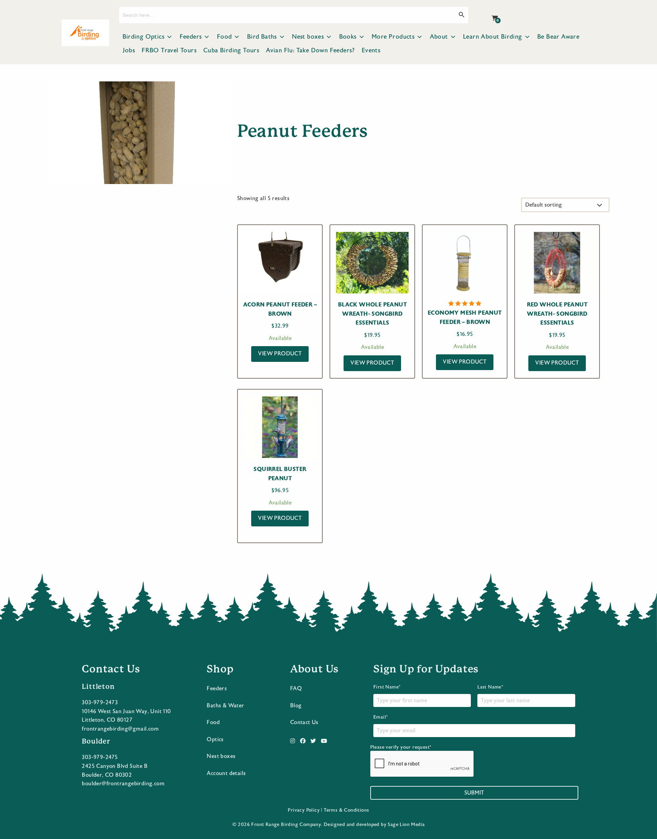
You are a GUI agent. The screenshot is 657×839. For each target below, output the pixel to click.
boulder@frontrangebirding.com (123, 784)
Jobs (129, 50)
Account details (226, 773)
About (439, 36)
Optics (215, 739)
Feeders (191, 36)
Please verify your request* (400, 747)
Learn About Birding (492, 36)
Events (371, 50)
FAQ (296, 688)
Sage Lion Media (406, 824)
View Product (280, 354)
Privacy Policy (304, 810)
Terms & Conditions (346, 810)
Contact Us (304, 722)
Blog (296, 706)
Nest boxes (308, 36)
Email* (380, 717)
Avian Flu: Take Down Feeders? (310, 50)
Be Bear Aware (558, 36)
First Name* (386, 687)
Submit (474, 793)
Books (348, 36)
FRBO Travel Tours (169, 50)
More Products (393, 36)
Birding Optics (144, 36)
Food (224, 36)
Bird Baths (262, 36)
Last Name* (490, 687)
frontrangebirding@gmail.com (120, 729)
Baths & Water (225, 706)
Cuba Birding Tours (231, 50)
